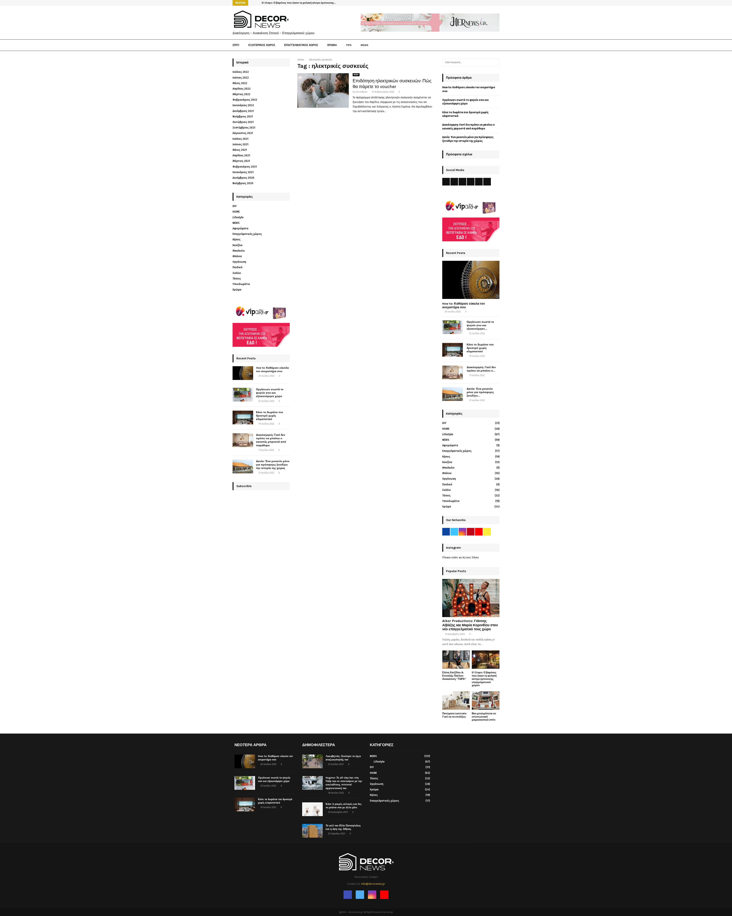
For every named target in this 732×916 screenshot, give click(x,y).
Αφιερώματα (240, 228)
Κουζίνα (237, 245)
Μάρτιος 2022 (241, 94)
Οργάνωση (239, 261)
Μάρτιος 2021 (241, 161)
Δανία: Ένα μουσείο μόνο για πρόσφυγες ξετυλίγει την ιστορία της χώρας (273, 465)
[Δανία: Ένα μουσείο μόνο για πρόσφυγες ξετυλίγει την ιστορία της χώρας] (243, 466)
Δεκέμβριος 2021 (243, 111)
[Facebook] (480, 45)
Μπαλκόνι (239, 250)
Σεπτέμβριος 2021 (244, 127)
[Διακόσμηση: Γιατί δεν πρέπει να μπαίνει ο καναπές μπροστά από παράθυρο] (243, 440)
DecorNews (362, 92)
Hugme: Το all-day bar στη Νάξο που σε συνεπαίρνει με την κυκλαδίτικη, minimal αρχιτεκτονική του (344, 783)
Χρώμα (237, 289)
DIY (235, 206)
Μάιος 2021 (240, 150)
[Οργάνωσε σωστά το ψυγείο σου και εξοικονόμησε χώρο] (243, 394)
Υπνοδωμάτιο (241, 284)
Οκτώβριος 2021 (243, 122)
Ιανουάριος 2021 (243, 172)
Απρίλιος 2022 (241, 88)
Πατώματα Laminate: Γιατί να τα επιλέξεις (454, 715)
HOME (236, 211)
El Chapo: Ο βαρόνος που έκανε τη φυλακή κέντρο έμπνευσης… (299, 2)
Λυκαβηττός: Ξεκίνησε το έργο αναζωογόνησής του (343, 758)
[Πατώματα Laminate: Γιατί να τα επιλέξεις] (456, 700)
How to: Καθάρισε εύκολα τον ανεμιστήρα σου (272, 369)
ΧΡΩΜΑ (332, 45)
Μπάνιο (237, 256)
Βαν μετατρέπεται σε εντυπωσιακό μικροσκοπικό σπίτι (484, 716)
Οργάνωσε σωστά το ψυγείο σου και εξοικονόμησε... (480, 325)
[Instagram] (489, 45)
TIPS (349, 45)
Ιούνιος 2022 (241, 77)
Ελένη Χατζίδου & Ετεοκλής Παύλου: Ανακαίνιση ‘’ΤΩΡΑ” (454, 675)
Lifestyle (238, 217)
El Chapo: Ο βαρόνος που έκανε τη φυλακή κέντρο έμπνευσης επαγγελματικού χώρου (484, 679)
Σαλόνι (237, 273)
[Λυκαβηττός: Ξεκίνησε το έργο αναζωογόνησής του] (312, 761)
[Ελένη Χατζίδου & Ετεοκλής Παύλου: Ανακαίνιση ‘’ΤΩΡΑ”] (456, 659)
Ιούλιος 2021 (240, 138)
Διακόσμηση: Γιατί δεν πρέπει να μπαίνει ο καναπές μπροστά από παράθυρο (271, 440)
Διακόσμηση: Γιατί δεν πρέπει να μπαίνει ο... (481, 369)
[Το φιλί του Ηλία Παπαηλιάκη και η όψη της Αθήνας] (312, 831)
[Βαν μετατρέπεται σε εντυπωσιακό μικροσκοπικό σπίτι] (485, 700)
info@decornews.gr (373, 883)
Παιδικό (237, 267)
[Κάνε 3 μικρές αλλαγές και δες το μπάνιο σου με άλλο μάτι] (312, 809)
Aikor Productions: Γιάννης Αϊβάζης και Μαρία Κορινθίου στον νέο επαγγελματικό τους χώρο (470, 625)
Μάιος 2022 (240, 83)
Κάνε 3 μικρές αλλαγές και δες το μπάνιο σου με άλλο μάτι (343, 805)
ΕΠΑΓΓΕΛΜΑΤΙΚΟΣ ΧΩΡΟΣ (301, 45)
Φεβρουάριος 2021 (245, 166)
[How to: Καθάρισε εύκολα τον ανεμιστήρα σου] (243, 373)
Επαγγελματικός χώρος (247, 234)
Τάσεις (237, 278)
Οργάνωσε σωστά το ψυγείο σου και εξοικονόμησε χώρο (269, 393)
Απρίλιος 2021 (241, 155)
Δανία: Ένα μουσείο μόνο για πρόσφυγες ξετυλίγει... (480, 392)
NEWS (364, 45)
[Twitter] (485, 45)
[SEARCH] (495, 62)
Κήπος (236, 239)
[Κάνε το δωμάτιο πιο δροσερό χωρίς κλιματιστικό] (243, 417)
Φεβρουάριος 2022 (245, 99)
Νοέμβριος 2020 (243, 183)
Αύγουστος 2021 (243, 133)
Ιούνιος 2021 (240, 144)
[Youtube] (493, 45)
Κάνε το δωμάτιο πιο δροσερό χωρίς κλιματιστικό (269, 416)
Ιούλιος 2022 (241, 72)
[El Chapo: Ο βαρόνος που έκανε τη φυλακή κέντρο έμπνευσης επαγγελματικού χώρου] (485, 659)
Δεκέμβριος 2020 (243, 177)
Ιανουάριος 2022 (243, 105)
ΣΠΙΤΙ (236, 45)
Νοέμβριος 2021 (243, 116)
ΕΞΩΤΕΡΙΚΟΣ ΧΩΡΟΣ (261, 45)
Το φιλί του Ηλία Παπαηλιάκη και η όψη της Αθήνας (343, 827)
